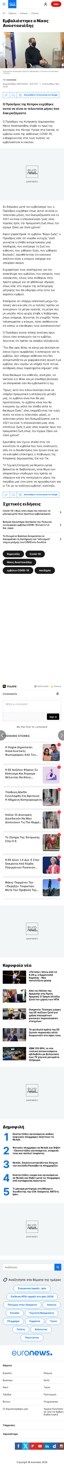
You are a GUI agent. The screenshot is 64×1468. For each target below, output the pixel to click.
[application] (32, 50)
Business (7, 1380)
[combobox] (32, 1267)
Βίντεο (6, 1401)
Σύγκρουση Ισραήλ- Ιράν (32, 1288)
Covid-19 (35, 553)
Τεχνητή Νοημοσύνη (41, 1313)
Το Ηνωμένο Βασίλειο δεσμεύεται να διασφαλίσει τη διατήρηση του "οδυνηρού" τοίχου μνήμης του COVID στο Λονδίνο (26, 539)
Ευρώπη (7, 1373)
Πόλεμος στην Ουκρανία (22, 1304)
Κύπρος (35, 13)
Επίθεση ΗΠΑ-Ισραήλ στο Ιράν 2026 (32, 1296)
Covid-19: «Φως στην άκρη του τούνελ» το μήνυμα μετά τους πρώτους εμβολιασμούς (27, 512)
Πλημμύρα (13, 1321)
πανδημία (45, 570)
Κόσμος (24, 13)
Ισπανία (51, 1304)
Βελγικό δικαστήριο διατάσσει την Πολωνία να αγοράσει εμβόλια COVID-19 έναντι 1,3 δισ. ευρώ (27, 524)
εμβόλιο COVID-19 (18, 570)
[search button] (57, 1267)
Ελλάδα (14, 1313)
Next (5, 1387)
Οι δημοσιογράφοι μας (15, 1408)
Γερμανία (34, 1321)
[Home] (4, 13)
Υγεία (53, 1321)
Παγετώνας (32, 1337)
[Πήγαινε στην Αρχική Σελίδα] (12, 4)
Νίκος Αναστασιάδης (19, 562)
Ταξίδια (7, 1394)
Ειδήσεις (13, 13)
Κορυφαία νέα (17, 965)
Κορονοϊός (13, 553)
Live (56, 4)
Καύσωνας (41, 1329)
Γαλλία (21, 1329)
